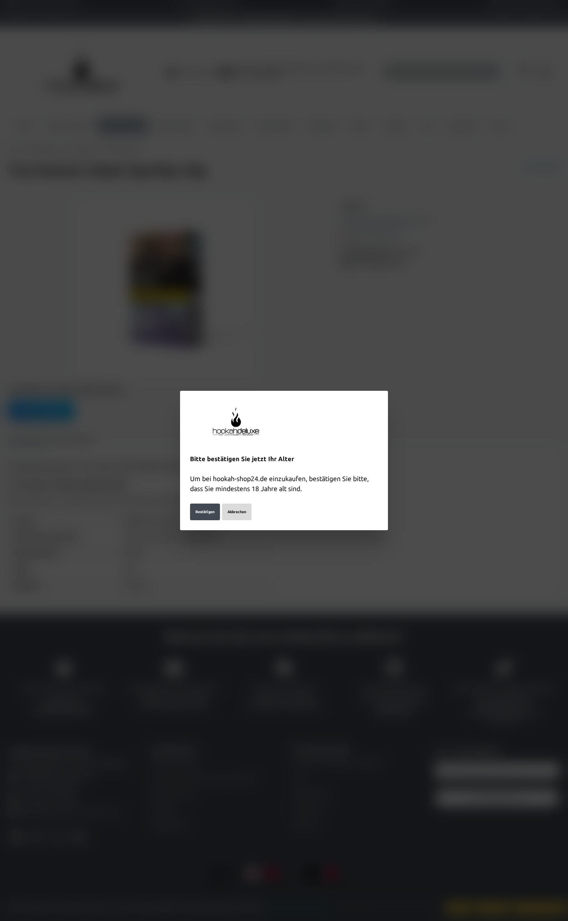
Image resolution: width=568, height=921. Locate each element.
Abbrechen (236, 512)
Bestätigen (205, 512)
